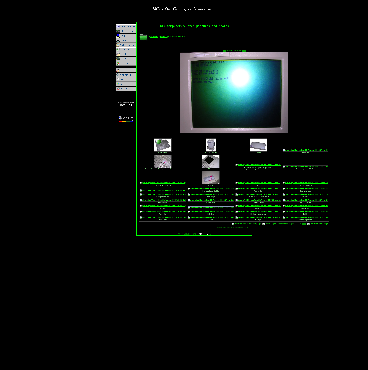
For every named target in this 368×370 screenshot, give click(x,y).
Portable (164, 36)
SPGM (232, 227)
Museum (154, 36)
